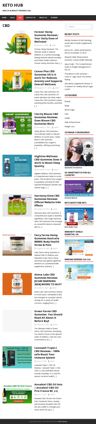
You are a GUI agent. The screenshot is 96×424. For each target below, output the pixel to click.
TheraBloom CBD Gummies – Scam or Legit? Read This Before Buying (78, 77)
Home (4, 18)
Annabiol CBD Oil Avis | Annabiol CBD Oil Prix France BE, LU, (48, 388)
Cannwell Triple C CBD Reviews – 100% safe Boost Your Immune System (47, 352)
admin (54, 45)
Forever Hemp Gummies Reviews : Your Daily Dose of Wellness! (46, 36)
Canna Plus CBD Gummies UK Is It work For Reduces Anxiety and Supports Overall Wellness (48, 78)
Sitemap (54, 18)
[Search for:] (79, 27)
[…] (60, 63)
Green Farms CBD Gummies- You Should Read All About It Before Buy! (48, 316)
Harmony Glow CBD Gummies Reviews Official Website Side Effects (47, 200)
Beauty (67, 101)
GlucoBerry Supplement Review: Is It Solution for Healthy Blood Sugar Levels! (79, 86)
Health (67, 118)
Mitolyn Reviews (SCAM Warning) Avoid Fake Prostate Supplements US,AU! (78, 43)
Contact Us (30, 18)
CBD (20, 18)
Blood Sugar (70, 110)
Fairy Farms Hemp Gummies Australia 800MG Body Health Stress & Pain (46, 240)
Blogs (67, 105)
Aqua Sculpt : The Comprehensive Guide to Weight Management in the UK (78, 67)
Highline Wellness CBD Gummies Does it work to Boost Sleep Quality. (48, 161)
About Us (43, 18)
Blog (12, 18)
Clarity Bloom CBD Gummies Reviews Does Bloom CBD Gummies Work (46, 118)
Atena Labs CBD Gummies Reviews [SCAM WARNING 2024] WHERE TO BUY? (48, 279)
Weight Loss (70, 126)
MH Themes (63, 421)
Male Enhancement (72, 122)
